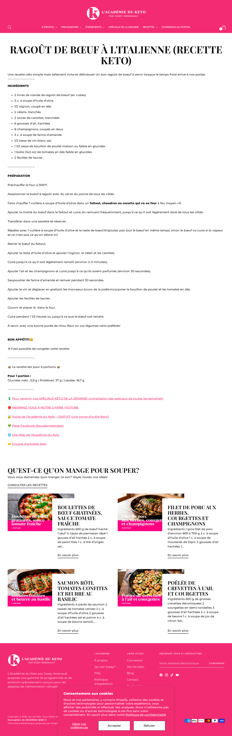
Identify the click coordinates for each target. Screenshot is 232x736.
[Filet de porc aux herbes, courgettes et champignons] (151, 527)
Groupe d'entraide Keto (29, 444)
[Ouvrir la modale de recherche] (9, 27)
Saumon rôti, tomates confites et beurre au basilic (83, 590)
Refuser (149, 725)
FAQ (97, 673)
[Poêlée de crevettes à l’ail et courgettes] (151, 602)
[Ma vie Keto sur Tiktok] (172, 675)
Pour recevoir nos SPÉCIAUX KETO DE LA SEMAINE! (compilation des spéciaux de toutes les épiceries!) (87, 398)
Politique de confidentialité (146, 714)
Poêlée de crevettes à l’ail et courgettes (190, 588)
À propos (101, 660)
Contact (133, 679)
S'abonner (216, 663)
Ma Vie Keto (135, 667)
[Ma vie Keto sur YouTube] (178, 675)
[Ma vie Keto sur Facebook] (161, 675)
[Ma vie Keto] (116, 11)
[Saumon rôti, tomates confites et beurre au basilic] (41, 602)
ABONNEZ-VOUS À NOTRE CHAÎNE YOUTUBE (45, 407)
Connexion (135, 660)
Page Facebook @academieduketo (38, 425)
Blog (130, 673)
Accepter (114, 725)
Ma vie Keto (34, 716)
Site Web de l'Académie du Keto (35, 435)
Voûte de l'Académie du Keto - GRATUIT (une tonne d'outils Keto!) (60, 416)
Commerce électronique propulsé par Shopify (33, 723)
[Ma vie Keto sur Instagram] (167, 675)
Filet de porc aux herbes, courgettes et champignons (192, 515)
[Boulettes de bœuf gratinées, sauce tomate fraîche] (41, 527)
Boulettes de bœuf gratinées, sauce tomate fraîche (80, 515)
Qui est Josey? (105, 667)
